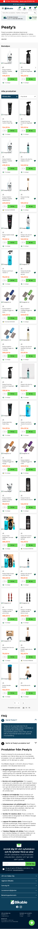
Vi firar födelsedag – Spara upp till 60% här (20, 1)
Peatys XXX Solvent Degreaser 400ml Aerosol (26, 537)
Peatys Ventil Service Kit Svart (8, 648)
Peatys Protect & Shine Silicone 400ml (26, 498)
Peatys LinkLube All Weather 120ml (26, 235)
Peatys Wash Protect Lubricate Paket (8, 574)
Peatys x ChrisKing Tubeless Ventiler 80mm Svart (26, 611)
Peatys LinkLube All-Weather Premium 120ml (26, 348)
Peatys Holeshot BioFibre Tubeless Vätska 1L (7, 71)
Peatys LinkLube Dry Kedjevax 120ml (26, 159)
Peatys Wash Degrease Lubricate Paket (7, 537)
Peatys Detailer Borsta (6, 686)
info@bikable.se (5, 916)
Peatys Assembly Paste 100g (7, 423)
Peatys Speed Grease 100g (8, 235)
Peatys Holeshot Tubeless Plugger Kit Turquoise (8, 348)
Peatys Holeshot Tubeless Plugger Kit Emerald (26, 310)
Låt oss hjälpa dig (7, 876)
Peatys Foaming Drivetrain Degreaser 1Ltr (26, 71)
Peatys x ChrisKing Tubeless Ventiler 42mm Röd (7, 611)
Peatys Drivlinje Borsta (25, 197)
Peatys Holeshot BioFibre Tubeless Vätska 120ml (7, 499)
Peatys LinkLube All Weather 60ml (26, 574)
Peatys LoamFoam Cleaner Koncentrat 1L (26, 424)
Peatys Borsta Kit (25, 685)
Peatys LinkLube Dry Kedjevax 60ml (26, 385)
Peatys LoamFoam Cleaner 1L (7, 271)
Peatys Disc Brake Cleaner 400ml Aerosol (26, 272)
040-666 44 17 (4, 914)
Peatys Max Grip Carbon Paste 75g (7, 122)
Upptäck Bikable (7, 881)
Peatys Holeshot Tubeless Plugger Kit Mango (8, 461)
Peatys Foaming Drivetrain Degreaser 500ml (8, 386)
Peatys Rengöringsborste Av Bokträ (26, 649)
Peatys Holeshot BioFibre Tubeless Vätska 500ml (7, 198)
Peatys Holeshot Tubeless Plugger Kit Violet (26, 461)
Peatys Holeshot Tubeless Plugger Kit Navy (8, 310)
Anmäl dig (30, 864)
